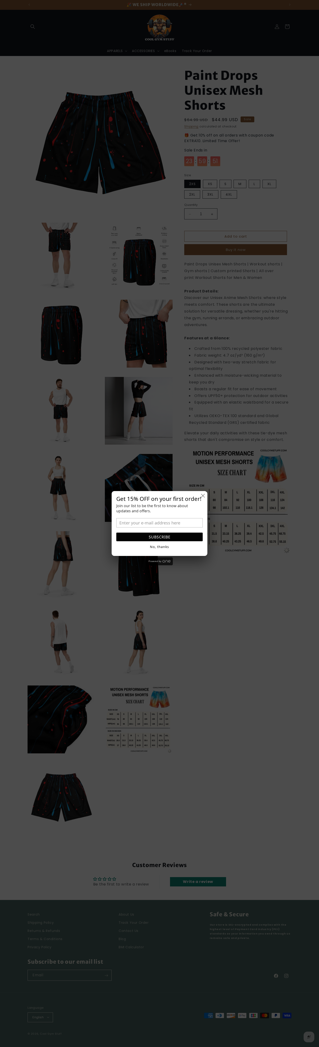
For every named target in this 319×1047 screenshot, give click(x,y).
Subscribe (159, 537)
